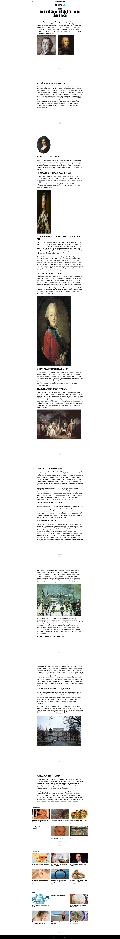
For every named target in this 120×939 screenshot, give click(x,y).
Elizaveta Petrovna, (75, 22)
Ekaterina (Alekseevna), (43, 92)
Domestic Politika (42, 506)
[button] (32, 1)
